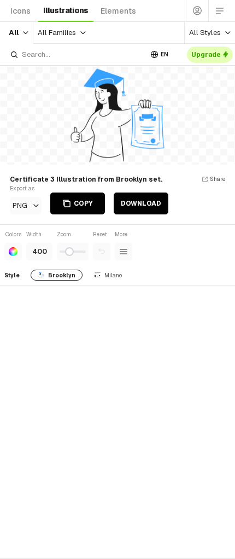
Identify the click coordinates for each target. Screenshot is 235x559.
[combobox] (76, 54)
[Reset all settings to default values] (101, 251)
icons (20, 11)
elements (118, 11)
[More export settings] (123, 251)
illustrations (65, 10)
